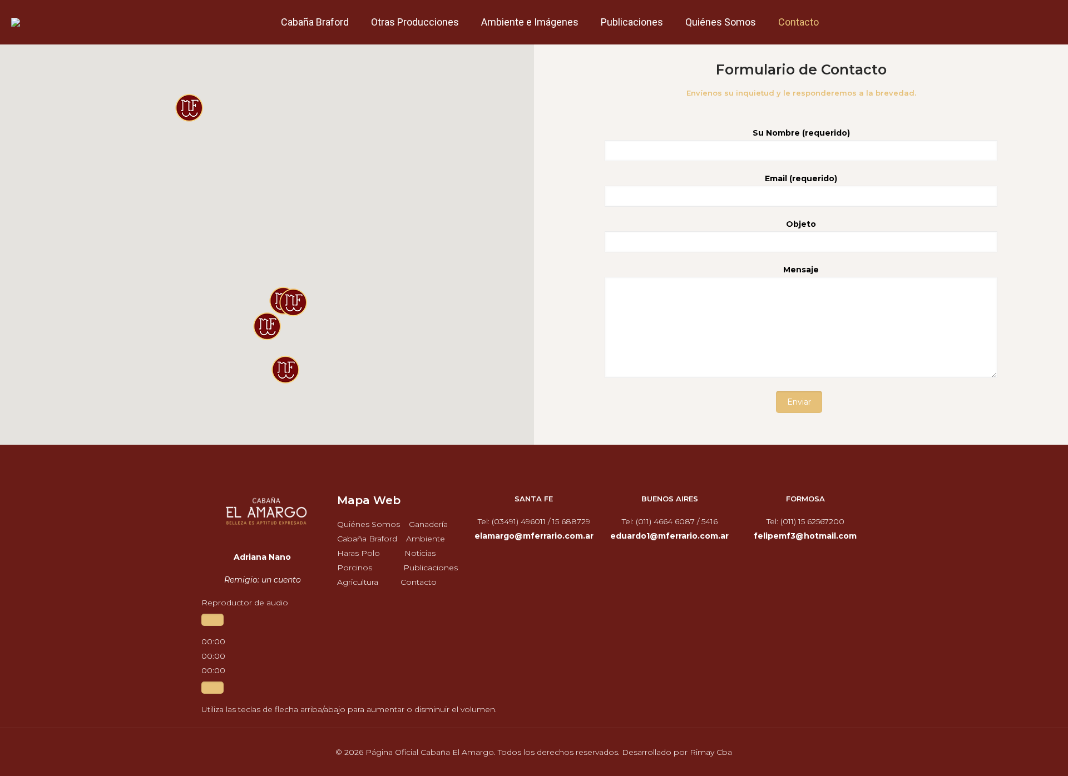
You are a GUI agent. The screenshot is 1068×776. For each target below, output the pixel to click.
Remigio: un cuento (262, 580)
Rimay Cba (711, 752)
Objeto (801, 224)
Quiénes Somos (368, 524)
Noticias (420, 553)
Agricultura (357, 582)
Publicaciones (430, 568)
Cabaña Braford (367, 539)
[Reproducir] (212, 620)
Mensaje (801, 270)
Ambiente (425, 539)
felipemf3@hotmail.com (805, 536)
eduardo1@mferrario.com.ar (669, 536)
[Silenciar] (212, 688)
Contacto (418, 582)
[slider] (349, 709)
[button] (267, 326)
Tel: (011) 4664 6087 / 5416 (670, 521)
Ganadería (428, 524)
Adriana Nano (262, 557)
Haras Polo (358, 553)
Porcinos (354, 568)
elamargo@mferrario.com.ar (534, 536)
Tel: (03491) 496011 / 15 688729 (534, 521)
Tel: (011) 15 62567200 (805, 521)
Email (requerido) (801, 178)
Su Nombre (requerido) (801, 133)
